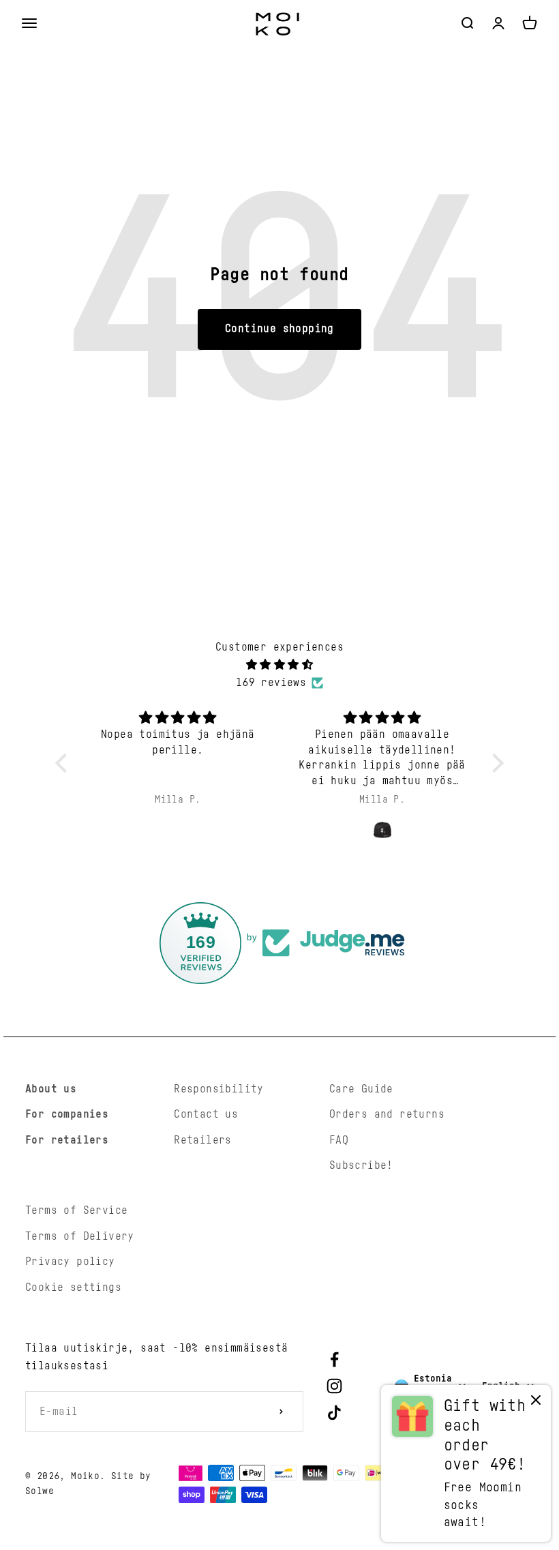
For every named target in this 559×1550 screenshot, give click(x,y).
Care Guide (361, 1089)
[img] (279, 665)
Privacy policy (70, 1261)
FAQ (338, 1140)
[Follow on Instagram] (334, 1386)
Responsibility (219, 1089)
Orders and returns (386, 1114)
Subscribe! (361, 1165)
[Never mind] (536, 1403)
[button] (64, 762)
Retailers (203, 1140)
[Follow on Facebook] (334, 1359)
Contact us (206, 1114)
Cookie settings (73, 1287)
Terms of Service (76, 1210)
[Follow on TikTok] (334, 1412)
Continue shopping (279, 328)
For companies (66, 1114)
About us (50, 1089)
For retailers (66, 1140)
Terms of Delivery (79, 1236)
